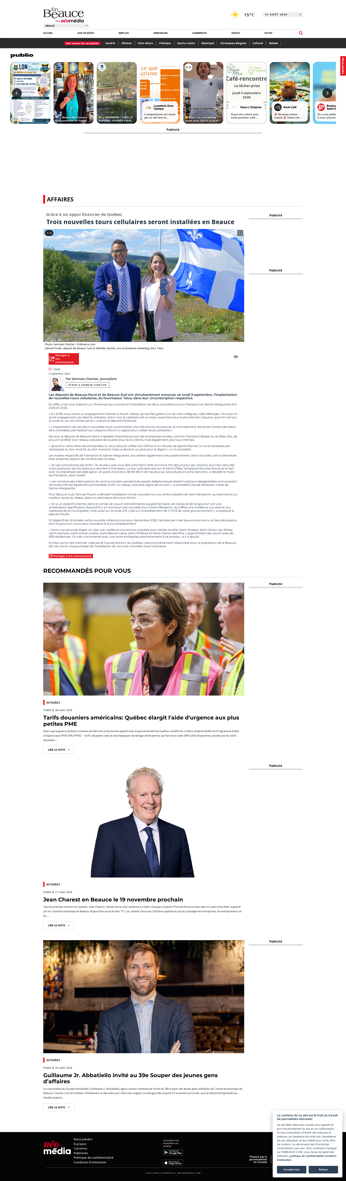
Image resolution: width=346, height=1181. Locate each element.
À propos (80, 1144)
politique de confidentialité (307, 1155)
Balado (273, 43)
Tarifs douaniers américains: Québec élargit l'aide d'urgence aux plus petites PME (141, 720)
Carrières (80, 1148)
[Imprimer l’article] (236, 357)
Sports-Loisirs (186, 43)
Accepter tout (292, 1169)
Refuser (323, 1169)
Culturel (258, 43)
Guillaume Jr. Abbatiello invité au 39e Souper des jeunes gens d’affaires (130, 1078)
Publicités (81, 1153)
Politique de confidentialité (94, 1158)
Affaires (126, 43)
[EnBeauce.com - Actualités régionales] (63, 15)
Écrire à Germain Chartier (87, 385)
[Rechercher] (301, 33)
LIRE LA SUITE (56, 749)
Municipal (207, 43)
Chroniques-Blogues (233, 43)
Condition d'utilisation (90, 1162)
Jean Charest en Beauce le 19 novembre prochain (113, 899)
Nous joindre (83, 1139)
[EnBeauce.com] (57, 1152)
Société (110, 43)
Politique (165, 43)
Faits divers (145, 43)
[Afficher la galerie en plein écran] (240, 233)
